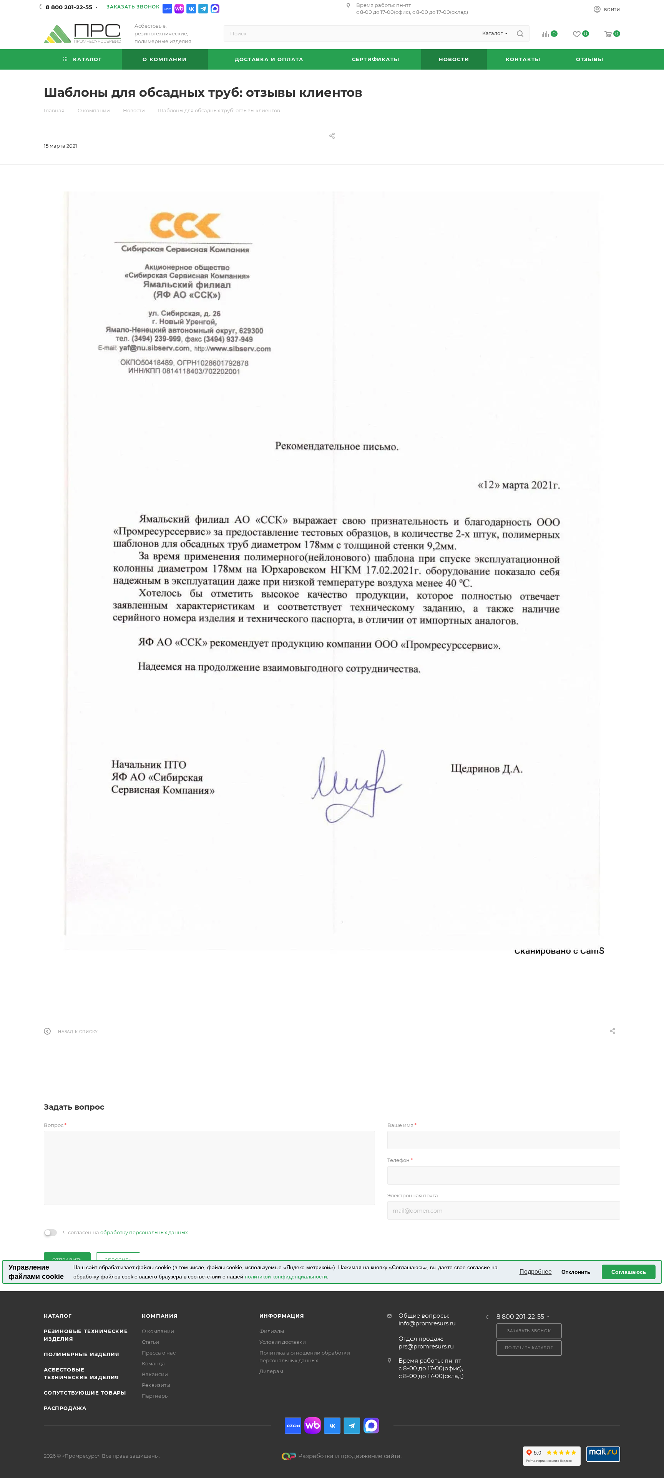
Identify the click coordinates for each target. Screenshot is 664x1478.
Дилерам (271, 1371)
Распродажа (65, 1408)
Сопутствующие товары (85, 1393)
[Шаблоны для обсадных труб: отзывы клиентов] (332, 575)
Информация (281, 1316)
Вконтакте (191, 8)
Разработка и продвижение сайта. (350, 1456)
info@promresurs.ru (427, 1323)
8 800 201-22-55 (69, 7)
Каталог (58, 1316)
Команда (153, 1363)
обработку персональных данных (144, 1232)
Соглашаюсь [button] (628, 1272)
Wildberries (179, 8)
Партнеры (155, 1396)
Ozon (167, 8)
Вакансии (155, 1374)
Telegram (203, 8)
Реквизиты (156, 1385)
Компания (160, 1316)
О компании (158, 1331)
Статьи (150, 1342)
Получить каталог (529, 1347)
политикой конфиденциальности (286, 1276)
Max (215, 8)
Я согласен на (125, 1232)
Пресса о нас (159, 1353)
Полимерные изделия (81, 1354)
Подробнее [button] (536, 1271)
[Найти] (520, 33)
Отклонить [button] (576, 1272)
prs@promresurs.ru (426, 1346)
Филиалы (271, 1331)
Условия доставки (282, 1342)
